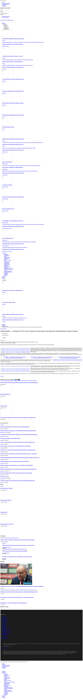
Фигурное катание (5, 245)
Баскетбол (4, 69)
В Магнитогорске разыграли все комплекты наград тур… (13, 144)
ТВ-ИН (6, 490)
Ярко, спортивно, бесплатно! (7, 238)
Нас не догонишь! (3, 405)
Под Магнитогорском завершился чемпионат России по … (13, 249)
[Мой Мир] (17, 379)
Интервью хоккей (5, 46)
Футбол (5, 259)
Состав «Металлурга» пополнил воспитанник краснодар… (13, 79)
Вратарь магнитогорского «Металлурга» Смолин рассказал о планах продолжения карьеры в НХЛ (19, 591)
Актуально (4, 23)
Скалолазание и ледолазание (7, 262)
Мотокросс (6, 267)
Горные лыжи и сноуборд (7, 228)
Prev (1, 424)
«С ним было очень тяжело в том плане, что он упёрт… (12, 56)
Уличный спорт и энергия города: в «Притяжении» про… (12, 290)
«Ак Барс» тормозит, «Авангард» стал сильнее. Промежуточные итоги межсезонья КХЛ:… (17, 539)
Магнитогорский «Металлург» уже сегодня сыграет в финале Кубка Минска (14, 426)
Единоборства (4, 151)
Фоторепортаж (5, 638)
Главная (3, 324)
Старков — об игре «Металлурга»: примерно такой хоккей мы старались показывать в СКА (17, 442)
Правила (3, 664)
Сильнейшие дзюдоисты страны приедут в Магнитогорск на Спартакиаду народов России (17, 480)
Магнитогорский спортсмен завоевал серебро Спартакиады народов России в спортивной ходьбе (19, 382)
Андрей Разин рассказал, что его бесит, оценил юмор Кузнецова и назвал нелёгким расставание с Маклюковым (21, 586)
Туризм (3, 635)
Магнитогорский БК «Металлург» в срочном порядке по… (13, 67)
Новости (3, 276)
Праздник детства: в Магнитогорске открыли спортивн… (13, 196)
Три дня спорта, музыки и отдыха (8, 302)
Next (3, 424)
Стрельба (6, 272)
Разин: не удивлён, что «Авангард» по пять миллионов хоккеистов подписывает (15, 446)
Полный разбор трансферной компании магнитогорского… (13, 38)
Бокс (5, 261)
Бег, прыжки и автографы (7, 184)
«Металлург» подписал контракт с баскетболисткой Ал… (13, 91)
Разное (5, 275)
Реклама (3, 5)
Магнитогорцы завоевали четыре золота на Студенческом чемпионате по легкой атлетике (17, 417)
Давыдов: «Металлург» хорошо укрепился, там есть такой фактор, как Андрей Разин (16, 465)
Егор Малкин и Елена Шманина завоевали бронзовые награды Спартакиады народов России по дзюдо (19, 457)
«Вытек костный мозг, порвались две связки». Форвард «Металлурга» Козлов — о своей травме (18, 453)
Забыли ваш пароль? (6, 16)
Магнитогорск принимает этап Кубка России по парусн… (13, 319)
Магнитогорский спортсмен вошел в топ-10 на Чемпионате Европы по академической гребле (18, 430)
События (3, 278)
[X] (19, 379)
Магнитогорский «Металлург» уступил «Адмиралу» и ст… (13, 61)
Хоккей (3, 40)
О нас (3, 2)
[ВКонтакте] (15, 379)
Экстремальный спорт (8, 268)
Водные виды (6, 263)
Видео (3, 277)
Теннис (5, 270)
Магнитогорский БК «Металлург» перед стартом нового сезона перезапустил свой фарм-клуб (18, 469)
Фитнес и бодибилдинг (8, 271)
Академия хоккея (3, 512)
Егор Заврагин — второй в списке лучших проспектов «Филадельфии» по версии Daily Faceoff (18, 449)
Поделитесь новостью (6, 3)
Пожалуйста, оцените (4, 342)
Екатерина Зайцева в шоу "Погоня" (6, 524)
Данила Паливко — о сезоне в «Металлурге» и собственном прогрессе (13, 602)
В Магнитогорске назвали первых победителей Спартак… (13, 138)
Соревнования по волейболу (5, 500)
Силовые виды (7, 264)
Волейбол (6, 265)
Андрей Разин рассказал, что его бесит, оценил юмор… (12, 44)
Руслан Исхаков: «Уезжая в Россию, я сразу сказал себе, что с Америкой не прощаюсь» (17, 597)
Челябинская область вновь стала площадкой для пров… (13, 243)
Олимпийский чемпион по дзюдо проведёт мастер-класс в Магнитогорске (14, 461)
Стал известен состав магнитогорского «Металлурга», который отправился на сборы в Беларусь (18, 434)
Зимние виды (4, 240)
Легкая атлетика (7, 257)
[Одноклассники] (16, 379)
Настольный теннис (5, 552)
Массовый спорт (5, 186)
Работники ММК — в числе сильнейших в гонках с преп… (13, 220)
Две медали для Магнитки (5, 394)
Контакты (4, 6)
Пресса (3, 252)
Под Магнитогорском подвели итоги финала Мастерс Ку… (13, 226)
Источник (2, 376)
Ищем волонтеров (5, 4)
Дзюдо (3, 116)
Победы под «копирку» (4, 476)
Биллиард (6, 273)
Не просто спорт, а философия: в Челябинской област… (12, 167)
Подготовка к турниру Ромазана (6, 488)
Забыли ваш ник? (5, 17)
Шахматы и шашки (7, 260)
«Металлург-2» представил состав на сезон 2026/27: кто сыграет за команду (17, 556)
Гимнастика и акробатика (8, 269)
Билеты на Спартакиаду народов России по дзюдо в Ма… (13, 314)
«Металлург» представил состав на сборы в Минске (10, 438)
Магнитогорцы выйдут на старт (8, 208)
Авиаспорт (6, 274)
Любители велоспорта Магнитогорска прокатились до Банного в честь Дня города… (18, 545)
